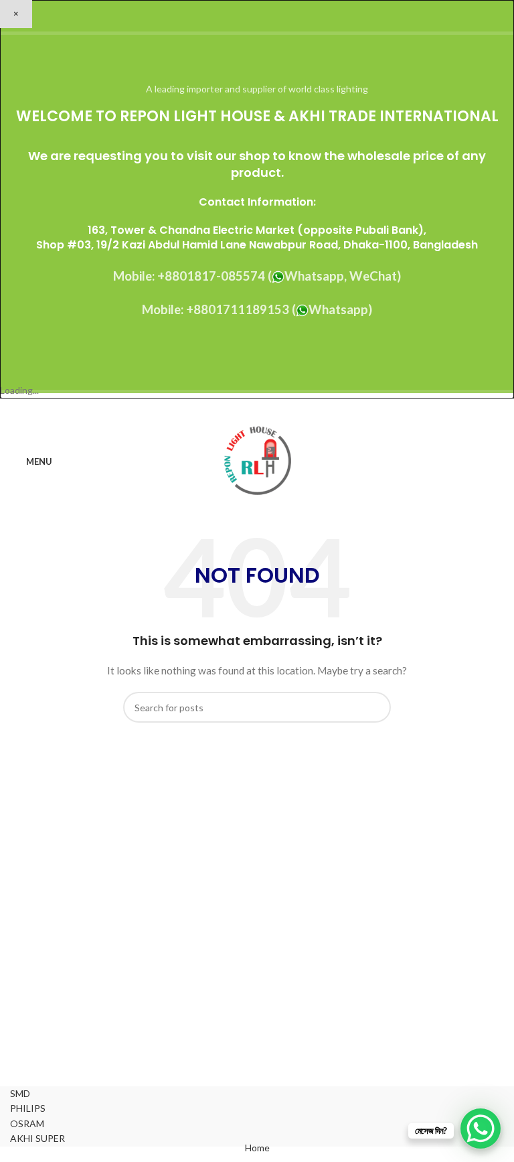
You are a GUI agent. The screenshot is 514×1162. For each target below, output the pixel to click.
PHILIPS (28, 1108)
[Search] (500, 462)
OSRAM (27, 1123)
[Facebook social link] (223, 408)
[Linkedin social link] (274, 408)
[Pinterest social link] (256, 408)
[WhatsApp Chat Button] (480, 1128)
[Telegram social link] (290, 408)
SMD (20, 1093)
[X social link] (240, 408)
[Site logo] (257, 460)
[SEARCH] (375, 707)
